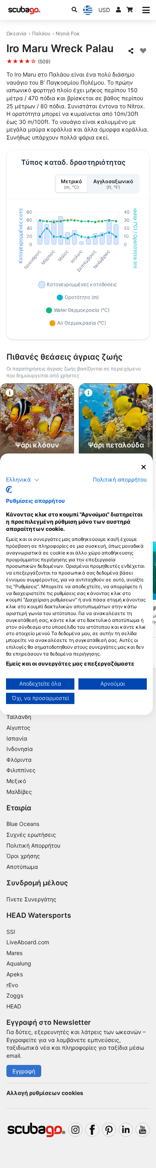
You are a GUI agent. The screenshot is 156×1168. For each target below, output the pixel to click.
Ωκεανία (16, 33)
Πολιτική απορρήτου (120, 479)
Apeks (14, 974)
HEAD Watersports (38, 915)
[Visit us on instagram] (75, 1130)
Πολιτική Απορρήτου (33, 845)
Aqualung (18, 963)
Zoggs (14, 995)
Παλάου (41, 33)
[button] (23, 480)
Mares (14, 952)
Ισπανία (16, 738)
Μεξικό (16, 780)
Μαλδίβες (19, 791)
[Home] (24, 10)
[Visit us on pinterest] (109, 1130)
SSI (10, 931)
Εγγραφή (23, 1071)
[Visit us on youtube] (143, 1130)
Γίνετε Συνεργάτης (31, 899)
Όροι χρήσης (23, 855)
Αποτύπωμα (22, 866)
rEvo (12, 985)
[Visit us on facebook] (92, 1130)
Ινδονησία (19, 748)
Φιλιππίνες (21, 770)
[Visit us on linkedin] (126, 1130)
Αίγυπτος (18, 727)
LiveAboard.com (27, 942)
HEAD (13, 1006)
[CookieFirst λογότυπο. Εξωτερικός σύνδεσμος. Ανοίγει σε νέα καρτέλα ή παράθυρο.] (9, 489)
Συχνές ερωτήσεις (31, 834)
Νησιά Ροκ (68, 33)
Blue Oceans (22, 823)
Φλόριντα (19, 759)
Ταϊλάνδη (18, 716)
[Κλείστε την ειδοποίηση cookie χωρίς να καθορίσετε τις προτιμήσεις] (143, 467)
